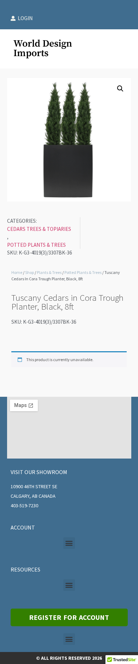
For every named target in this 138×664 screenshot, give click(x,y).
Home (16, 272)
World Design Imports (42, 48)
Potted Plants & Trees (36, 244)
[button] (120, 88)
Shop (29, 272)
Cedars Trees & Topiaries (39, 229)
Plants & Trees (49, 272)
